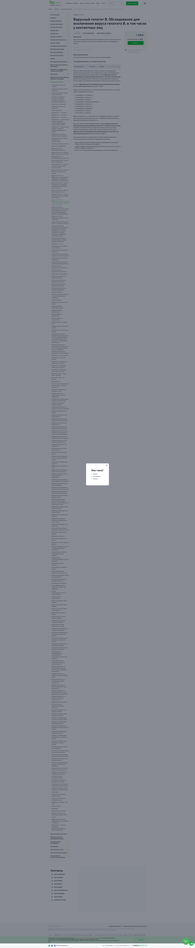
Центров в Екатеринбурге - (122, 945)
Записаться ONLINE (186, 941)
